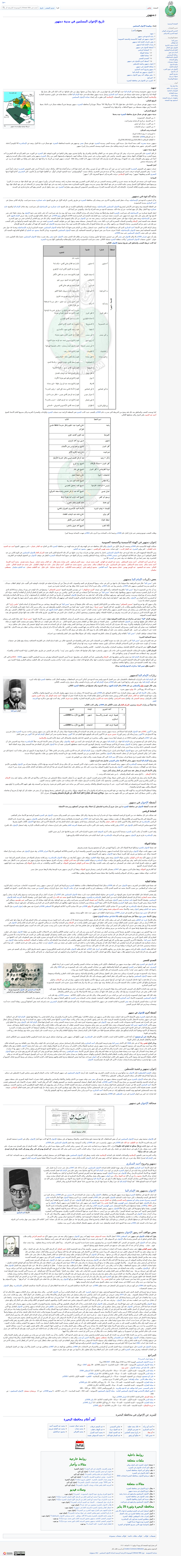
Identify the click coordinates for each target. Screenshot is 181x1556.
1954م (133, 1223)
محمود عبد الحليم (33, 230)
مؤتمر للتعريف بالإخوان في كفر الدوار (99, 1469)
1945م (133, 546)
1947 (108, 1362)
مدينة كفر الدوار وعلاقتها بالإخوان (137, 1499)
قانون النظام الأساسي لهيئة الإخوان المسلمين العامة (135, 1391)
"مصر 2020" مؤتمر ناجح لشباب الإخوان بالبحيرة (95, 1482)
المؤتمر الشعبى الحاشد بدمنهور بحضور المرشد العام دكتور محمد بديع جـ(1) (86, 1518)
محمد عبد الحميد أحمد (57, 1426)
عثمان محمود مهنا (115, 567)
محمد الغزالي (78, 1432)
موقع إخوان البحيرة (147, 1359)
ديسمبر (69, 1195)
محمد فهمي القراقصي (102, 549)
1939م (40, 851)
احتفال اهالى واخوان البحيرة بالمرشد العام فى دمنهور (93, 1508)
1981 (138, 1343)
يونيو (59, 216)
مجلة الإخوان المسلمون (145, 1365)
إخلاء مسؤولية (94, 1553)
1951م (87, 533)
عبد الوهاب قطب (97, 1429)
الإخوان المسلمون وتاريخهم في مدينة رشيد (134, 1494)
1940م (98, 412)
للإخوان (51, 224)
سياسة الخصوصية (151, 1553)
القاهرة (93, 858)
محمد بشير (87, 564)
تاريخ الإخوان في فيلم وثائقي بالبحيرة (99, 1474)
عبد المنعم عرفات (96, 1426)
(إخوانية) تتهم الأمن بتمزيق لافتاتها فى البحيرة (133, 1524)
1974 (122, 1295)
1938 (82, 1371)
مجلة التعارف (149, 1382)
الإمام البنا (127, 92)
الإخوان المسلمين (113, 207)
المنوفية (100, 831)
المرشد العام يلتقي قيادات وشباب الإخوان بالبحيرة (95, 1485)
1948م (118, 533)
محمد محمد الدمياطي (135, 564)
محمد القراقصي (72, 1051)
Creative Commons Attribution (134, 1549)
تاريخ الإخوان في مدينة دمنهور (138, 1491)
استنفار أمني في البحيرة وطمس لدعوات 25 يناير (132, 1511)
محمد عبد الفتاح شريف (57, 1429)
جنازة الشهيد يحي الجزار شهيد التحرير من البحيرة (95, 1510)
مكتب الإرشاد (68, 888)
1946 (129, 1043)
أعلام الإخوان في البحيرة (140, 1473)
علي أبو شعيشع (141, 1037)
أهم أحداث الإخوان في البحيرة (139, 1467)
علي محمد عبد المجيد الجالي (22, 564)
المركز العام (40, 553)
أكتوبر (149, 731)
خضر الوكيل (62, 1249)
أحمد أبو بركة (148, 1426)
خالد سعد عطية (133, 1426)
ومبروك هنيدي (145, 1200)
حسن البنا (148, 583)
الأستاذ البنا (142, 693)
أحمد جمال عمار (58, 564)
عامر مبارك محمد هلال (61, 562)
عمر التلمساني (118, 1338)
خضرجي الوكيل (133, 1429)
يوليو (142, 686)
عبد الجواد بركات (119, 1176)
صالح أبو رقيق (134, 1435)
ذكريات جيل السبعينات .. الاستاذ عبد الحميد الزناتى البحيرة (92, 1502)
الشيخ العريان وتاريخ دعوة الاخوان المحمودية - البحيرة (93, 1494)
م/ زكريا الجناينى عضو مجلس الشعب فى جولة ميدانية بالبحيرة (91, 1513)
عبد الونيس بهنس (129, 567)
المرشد (139, 705)
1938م (117, 233)
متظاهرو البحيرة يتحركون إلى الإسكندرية (135, 1519)
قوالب (146, 1536)
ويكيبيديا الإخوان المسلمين (142, 26)
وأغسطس (136, 686)
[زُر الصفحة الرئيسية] (170, 10)
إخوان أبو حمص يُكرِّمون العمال (101, 1471)
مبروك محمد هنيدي (27, 562)
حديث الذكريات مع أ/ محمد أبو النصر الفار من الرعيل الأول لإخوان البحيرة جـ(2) (85, 1499)
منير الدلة (112, 757)
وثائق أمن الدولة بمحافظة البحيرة (137, 1470)
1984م (75, 1347)
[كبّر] (5, 126)
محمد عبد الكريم (102, 698)
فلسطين (119, 1094)
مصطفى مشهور (101, 1338)
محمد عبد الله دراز (59, 897)
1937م (58, 894)
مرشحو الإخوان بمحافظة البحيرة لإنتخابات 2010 (133, 1476)
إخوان (20, 906)
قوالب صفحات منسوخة (117, 1536)
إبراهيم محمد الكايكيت (73, 567)
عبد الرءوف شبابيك (57, 567)
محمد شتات (79, 1429)
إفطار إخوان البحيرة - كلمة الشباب (100, 1524)
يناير (92, 1399)
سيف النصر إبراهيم (77, 562)
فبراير (144, 237)
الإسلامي (121, 174)
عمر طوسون (19, 900)
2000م (65, 1376)
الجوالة (65, 863)
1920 (19, 657)
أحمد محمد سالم (150, 564)
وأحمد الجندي (122, 1200)
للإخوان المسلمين (29, 553)
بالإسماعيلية (102, 207)
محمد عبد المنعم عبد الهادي (110, 562)
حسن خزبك (98, 607)
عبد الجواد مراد (115, 1429)
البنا (107, 227)
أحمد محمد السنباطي (128, 562)
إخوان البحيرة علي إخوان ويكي (137, 1465)
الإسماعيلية (134, 200)
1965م (95, 1285)
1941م (143, 731)
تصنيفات (153, 1536)
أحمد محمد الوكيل (54, 696)
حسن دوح (143, 913)
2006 (143, 137)
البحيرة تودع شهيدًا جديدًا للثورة (138, 1522)
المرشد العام (72, 825)
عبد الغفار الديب (126, 549)
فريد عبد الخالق (141, 920)
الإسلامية (110, 97)
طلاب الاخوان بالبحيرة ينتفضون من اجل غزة (97, 1505)
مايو (86, 1382)
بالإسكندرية (29, 741)
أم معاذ (150, 1432)
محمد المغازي (146, 897)
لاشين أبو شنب (83, 1338)
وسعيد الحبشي (139, 698)
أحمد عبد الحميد (150, 415)
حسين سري (112, 734)
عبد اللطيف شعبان (33, 567)
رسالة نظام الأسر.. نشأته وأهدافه (141, 1379)
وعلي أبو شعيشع (133, 1200)
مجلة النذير (150, 1371)
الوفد (72, 741)
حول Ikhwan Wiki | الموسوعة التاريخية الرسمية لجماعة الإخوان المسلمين (122, 1553)
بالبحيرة (117, 213)
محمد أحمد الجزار (96, 1432)
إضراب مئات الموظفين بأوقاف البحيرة (136, 1516)
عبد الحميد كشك (114, 1432)
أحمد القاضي (103, 567)
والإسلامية (152, 97)
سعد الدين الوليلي (136, 858)
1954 (118, 1236)
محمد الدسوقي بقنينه (95, 1435)
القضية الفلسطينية (144, 1073)
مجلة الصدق (149, 1397)
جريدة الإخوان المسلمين (145, 1362)
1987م (51, 1347)
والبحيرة (89, 897)
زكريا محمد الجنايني (131, 1432)
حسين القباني (147, 1249)
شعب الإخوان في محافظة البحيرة (137, 1496)
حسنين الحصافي (55, 590)
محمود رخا (138, 1176)
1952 (150, 1206)
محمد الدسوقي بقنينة (98, 1236)
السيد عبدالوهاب (88, 590)
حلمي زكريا (14, 604)
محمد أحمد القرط (12, 562)
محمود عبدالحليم (59, 1432)
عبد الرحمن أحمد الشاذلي (147, 562)
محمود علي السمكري (118, 564)
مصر (82, 143)
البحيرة (80, 104)
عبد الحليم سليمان (18, 567)
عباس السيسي (114, 761)
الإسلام (135, 221)
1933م (111, 682)
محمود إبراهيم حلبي (90, 567)
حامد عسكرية (41, 200)
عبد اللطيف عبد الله (131, 1142)
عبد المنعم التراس (38, 1236)
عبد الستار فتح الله (113, 1435)
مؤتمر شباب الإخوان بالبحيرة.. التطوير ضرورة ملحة (94, 1480)
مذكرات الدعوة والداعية (128, 666)
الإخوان (27, 213)
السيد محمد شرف (92, 562)
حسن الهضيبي (123, 1203)
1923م (104, 586)
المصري (153, 174)
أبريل (97, 949)
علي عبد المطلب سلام (101, 564)
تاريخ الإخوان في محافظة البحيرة (137, 1488)
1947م (146, 738)
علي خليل (45, 567)
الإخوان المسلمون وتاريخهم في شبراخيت (135, 1502)
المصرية (134, 169)
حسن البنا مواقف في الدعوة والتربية (129, 1388)
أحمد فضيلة (93, 900)
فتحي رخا (144, 1043)
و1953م (144, 1206)
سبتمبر (114, 555)
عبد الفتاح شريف (105, 1200)
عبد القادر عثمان (37, 546)
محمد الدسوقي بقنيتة (115, 909)
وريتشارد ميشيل (30, 1391)
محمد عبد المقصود (143, 567)
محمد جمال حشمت (76, 1426)
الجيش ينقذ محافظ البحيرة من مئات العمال (134, 1514)
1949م (89, 1142)
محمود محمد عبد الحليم (73, 564)
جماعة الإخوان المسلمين (81, 97)
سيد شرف (69, 698)
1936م (123, 686)
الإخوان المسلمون (73, 1073)
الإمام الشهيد (15, 216)
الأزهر (97, 903)
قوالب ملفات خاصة (135, 1536)
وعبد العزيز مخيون (38, 696)
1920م (125, 586)
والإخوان (67, 741)
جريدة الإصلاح (149, 1405)
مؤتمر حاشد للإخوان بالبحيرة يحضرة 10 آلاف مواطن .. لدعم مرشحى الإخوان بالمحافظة (82, 1516)
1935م (139, 237)
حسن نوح (125, 1368)
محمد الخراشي (119, 698)
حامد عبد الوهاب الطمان (42, 564)
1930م (54, 216)
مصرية (143, 143)
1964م (140, 1285)
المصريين (21, 171)
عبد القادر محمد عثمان (44, 562)
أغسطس (48, 906)
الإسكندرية (23, 143)
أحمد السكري (113, 94)
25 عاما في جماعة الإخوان (108, 916)
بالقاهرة (51, 1306)
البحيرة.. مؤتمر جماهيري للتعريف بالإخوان (97, 1477)
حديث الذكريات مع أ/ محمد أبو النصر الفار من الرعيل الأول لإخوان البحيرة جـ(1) (85, 1497)
